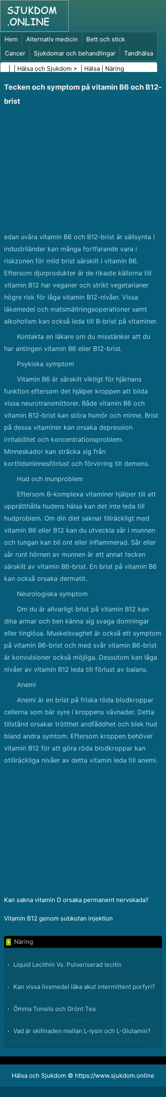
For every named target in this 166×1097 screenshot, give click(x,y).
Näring (114, 68)
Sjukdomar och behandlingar (75, 53)
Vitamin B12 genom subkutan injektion (58, 918)
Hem (11, 39)
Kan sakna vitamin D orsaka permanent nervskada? (76, 900)
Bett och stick (105, 39)
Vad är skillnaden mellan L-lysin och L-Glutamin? (82, 1031)
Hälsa (92, 68)
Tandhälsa (138, 53)
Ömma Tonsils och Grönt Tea (54, 1009)
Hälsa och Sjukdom (44, 68)
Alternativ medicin (52, 39)
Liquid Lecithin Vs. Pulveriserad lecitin (67, 964)
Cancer (15, 53)
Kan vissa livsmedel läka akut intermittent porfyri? (84, 986)
